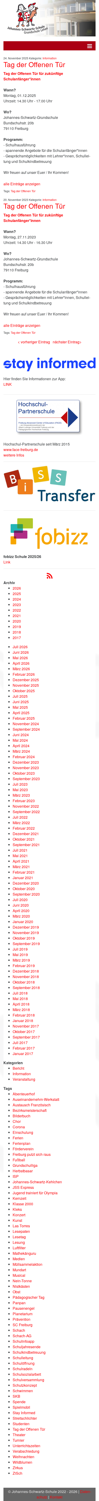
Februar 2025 (24, 718)
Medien (19, 1258)
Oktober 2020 (24, 888)
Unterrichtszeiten (26, 1445)
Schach (19, 1330)
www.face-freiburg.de (20, 449)
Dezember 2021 (26, 833)
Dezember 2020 (26, 883)
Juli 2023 (20, 784)
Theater (19, 1434)
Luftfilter (19, 1247)
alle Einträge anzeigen (21, 183)
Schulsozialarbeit (27, 1374)
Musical (19, 1275)
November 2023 (26, 767)
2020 (17, 621)
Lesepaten (21, 1231)
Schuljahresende (27, 1346)
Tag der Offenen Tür (34, 64)
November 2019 (26, 932)
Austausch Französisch (32, 1104)
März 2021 (21, 866)
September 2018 (26, 987)
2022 (17, 610)
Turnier (18, 1440)
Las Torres (21, 1225)
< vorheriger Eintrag (34, 341)
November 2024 (26, 723)
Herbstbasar (23, 1170)
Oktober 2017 (24, 1031)
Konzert (19, 1214)
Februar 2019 (24, 965)
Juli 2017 (20, 1042)
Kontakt (56, 1497)
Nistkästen (21, 1286)
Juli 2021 (20, 850)
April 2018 (21, 1004)
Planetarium (22, 1313)
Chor (17, 1121)
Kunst (17, 1220)
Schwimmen (23, 1390)
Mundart (19, 1269)
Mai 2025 (20, 707)
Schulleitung (23, 1357)
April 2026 (21, 663)
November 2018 (26, 976)
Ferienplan (21, 1143)
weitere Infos (13, 455)
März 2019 (21, 960)
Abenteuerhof (24, 1093)
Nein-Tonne (22, 1280)
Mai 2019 (20, 954)
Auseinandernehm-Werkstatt (36, 1099)
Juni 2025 (21, 701)
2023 (17, 604)
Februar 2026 (24, 674)
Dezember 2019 (26, 927)
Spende (19, 1401)
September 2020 (26, 894)
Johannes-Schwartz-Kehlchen (37, 1181)
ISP (16, 1176)
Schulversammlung (28, 1379)
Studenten (21, 1423)
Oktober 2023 (24, 773)
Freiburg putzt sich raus (32, 1154)
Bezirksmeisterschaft (30, 1110)
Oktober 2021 (24, 839)
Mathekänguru (24, 1253)
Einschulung (23, 1132)
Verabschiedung (26, 1451)
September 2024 (26, 729)
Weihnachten (23, 1456)
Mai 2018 (20, 998)
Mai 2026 (20, 657)
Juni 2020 (21, 905)
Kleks (17, 1209)
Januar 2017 (23, 1053)
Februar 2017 (24, 1048)
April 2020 (21, 910)
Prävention (21, 1319)
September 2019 (26, 943)
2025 (17, 593)
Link (6, 562)
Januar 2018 (23, 1020)
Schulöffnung (24, 1363)
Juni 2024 (21, 734)
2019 (17, 626)
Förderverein (23, 1148)
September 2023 (26, 778)
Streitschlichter (25, 1418)
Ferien (18, 1137)
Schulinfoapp (23, 1341)
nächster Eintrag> (67, 341)
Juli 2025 (20, 696)
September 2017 (26, 1037)
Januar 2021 (23, 877)
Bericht (18, 1068)
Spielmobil (21, 1407)
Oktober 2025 (24, 690)
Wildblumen (22, 1462)
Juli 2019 (20, 949)
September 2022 (26, 811)
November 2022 (26, 806)
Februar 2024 (24, 756)
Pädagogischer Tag (28, 1297)
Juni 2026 (21, 652)
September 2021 (26, 844)
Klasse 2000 (23, 1203)
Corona (19, 1126)
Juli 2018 (20, 993)
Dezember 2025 (26, 679)
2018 (17, 632)
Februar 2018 (24, 1015)
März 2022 (21, 822)
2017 (17, 637)
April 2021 (21, 861)
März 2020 (21, 916)
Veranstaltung (24, 1079)
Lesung (19, 1242)
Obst (16, 1291)
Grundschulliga (25, 1165)
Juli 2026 (20, 646)
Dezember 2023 (26, 762)
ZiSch (17, 1473)
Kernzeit (19, 1198)
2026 (17, 588)
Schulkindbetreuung (29, 1352)
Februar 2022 (24, 828)
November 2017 (26, 1026)
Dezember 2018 (26, 971)
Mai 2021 (20, 855)
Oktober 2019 (24, 938)
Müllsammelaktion (27, 1264)
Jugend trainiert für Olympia (35, 1192)
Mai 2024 (20, 740)
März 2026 (21, 668)
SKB (16, 1396)
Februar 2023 (24, 800)
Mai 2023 (20, 789)
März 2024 (21, 751)
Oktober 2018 (24, 982)
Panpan (19, 1302)
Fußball (19, 1159)
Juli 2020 (20, 899)
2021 (17, 615)
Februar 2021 (24, 872)
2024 (17, 599)
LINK (7, 384)
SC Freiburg (22, 1324)
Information (50, 58)
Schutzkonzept (25, 1385)
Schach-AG (22, 1335)
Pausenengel (24, 1308)
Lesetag (19, 1236)
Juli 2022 (20, 817)
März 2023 (21, 795)
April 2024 (21, 745)
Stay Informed (24, 1412)
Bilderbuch (21, 1115)
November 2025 (26, 685)
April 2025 (21, 712)
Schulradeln (22, 1368)
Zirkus (18, 1467)
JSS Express (23, 1187)
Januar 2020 (23, 921)
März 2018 (21, 1009)
